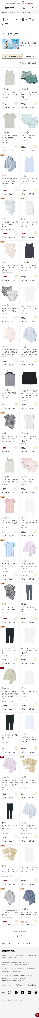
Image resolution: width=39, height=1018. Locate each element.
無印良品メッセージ (26, 976)
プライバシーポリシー (8, 985)
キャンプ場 (26, 962)
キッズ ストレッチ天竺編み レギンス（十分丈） (29, 610)
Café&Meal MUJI (16, 962)
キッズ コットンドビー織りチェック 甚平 (10, 438)
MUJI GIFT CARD (31, 969)
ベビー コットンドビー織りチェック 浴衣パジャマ (10, 872)
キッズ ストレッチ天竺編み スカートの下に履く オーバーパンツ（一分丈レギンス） (29, 395)
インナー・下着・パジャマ (22, 12)
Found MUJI (5, 964)
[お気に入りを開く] (28, 7)
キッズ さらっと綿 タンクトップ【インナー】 (29, 181)
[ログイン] (24, 7)
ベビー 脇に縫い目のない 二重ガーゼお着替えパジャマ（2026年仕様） (29, 353)
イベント (11, 955)
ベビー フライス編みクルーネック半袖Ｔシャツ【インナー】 (29, 439)
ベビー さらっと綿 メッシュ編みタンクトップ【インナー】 (29, 524)
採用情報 (15, 976)
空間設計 (4, 957)
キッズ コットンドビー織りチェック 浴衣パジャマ (29, 783)
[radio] (3, 89)
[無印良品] (8, 951)
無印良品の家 (5, 962)
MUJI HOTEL (24, 964)
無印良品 (4, 12)
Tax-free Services (17, 971)
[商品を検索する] (20, 7)
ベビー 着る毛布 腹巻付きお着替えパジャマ (29, 914)
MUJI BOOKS (14, 964)
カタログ (13, 969)
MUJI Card (21, 969)
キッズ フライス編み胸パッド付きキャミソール (10, 482)
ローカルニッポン (21, 955)
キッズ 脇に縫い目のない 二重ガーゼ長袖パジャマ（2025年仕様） (10, 182)
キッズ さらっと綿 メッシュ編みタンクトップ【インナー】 (29, 740)
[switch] (16, 103)
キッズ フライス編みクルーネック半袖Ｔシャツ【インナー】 (10, 139)
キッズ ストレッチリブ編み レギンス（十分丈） (10, 829)
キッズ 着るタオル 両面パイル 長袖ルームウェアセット (29, 567)
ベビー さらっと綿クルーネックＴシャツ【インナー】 (10, 524)
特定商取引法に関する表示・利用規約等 (13, 980)
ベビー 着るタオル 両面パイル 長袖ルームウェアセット (29, 829)
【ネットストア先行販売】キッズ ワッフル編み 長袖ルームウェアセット (10, 696)
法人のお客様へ (6, 971)
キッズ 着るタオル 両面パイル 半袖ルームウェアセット (10, 225)
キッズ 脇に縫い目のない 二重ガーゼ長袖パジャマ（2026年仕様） (10, 353)
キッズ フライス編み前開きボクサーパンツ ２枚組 (29, 95)
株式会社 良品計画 (19, 978)
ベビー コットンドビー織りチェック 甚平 (10, 609)
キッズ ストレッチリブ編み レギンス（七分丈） (10, 651)
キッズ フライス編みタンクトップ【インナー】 (10, 94)
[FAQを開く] (32, 7)
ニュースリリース (6, 976)
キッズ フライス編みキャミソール (10, 395)
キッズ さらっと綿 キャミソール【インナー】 (29, 693)
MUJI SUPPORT (32, 955)
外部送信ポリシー (21, 985)
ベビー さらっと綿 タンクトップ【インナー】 (29, 224)
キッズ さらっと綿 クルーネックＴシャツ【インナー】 (29, 309)
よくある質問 (12, 957)
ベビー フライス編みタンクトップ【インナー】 (29, 267)
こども (11, 12)
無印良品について (7, 978)
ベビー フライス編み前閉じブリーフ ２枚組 (10, 310)
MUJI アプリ (5, 969)
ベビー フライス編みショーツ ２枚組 (29, 482)
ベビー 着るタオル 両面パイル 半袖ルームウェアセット (10, 268)
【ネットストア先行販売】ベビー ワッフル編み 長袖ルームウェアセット (10, 785)
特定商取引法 (32, 985)
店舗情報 (4, 955)
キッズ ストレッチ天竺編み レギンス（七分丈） (10, 738)
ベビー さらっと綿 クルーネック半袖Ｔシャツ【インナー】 (29, 651)
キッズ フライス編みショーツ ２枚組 (29, 137)
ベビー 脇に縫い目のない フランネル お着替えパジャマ (10, 913)
